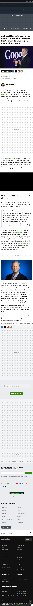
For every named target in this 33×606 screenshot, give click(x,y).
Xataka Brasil (5, 591)
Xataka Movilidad (21, 513)
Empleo (4, 522)
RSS (26, 483)
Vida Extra (19, 549)
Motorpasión (20, 567)
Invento (31, 28)
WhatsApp (8, 483)
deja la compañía (12, 158)
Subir (27, 539)
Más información (18, 604)
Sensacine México (21, 591)
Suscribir (28, 473)
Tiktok (6, 486)
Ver (17, 393)
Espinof (18, 559)
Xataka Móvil (5, 549)
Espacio (4, 510)
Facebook (13, 71)
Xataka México (5, 589)
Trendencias (5, 577)
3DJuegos (19, 547)
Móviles (19, 510)
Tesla (25, 28)
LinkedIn (3, 486)
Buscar (30, 533)
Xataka (3, 547)
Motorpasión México (22, 595)
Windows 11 (20, 522)
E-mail (21, 71)
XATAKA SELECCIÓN (13, 5)
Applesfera (4, 551)
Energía (4, 513)
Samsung (19, 516)
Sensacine (19, 557)
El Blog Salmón (20, 577)
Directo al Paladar (6, 567)
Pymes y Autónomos (22, 579)
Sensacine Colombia (22, 593)
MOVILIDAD (29, 5)
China (4, 28)
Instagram (20, 483)
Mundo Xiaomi (5, 556)
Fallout (16, 28)
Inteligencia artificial (7, 519)
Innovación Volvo (19, 15)
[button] (11, 84)
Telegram (23, 483)
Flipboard (19, 71)
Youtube (17, 483)
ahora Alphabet (18, 232)
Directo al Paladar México (8, 595)
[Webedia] (29, 1)
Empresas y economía (12, 323)
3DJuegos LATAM (21, 589)
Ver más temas (6, 527)
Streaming (4, 507)
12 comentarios (7, 71)
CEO (29, 323)
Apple (3, 516)
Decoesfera (4, 579)
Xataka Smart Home (6, 554)
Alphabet (23, 323)
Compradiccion (5, 581)
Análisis (19, 507)
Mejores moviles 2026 (17, 461)
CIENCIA (22, 5)
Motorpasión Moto (21, 569)
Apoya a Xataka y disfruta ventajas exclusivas (16, 496)
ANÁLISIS (3, 5)
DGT (21, 28)
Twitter (16, 71)
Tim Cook (10, 28)
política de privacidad (22, 476)
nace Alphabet (25, 243)
